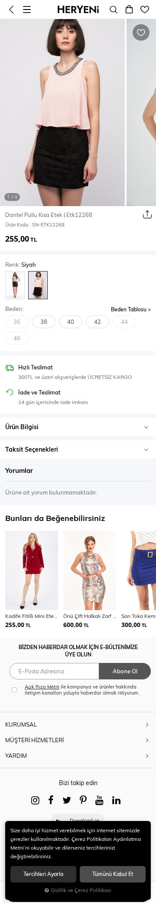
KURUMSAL (21, 724)
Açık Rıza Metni (42, 687)
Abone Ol (125, 671)
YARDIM (16, 755)
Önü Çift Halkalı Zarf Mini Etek (89, 616)
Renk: (20, 265)
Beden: (14, 309)
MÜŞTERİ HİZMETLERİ (34, 740)
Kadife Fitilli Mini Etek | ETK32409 (31, 616)
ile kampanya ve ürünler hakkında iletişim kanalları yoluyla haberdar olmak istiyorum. (82, 690)
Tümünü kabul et (112, 874)
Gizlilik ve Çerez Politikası (81, 890)
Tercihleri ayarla (43, 874)
